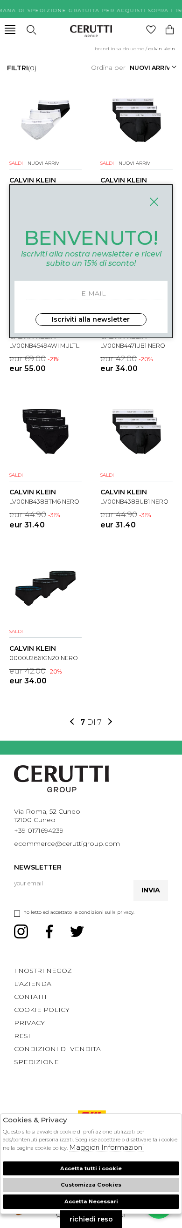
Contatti (30, 996)
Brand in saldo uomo (119, 49)
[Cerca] (31, 29)
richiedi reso (91, 1219)
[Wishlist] (151, 29)
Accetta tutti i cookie (91, 1168)
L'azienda (32, 983)
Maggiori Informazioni (106, 1147)
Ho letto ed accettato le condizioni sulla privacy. (78, 912)
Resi (22, 1036)
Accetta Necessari (91, 1201)
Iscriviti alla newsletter (91, 319)
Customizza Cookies (91, 1184)
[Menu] (10, 29)
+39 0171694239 (38, 830)
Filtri (21, 68)
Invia (150, 890)
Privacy (29, 1023)
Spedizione (36, 1062)
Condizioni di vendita (57, 1049)
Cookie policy (42, 1009)
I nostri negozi (44, 970)
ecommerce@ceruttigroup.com (67, 843)
